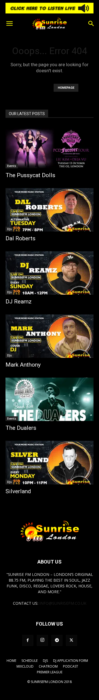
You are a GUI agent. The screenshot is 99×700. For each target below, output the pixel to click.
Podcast (70, 666)
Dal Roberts (20, 238)
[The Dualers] (50, 399)
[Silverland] (50, 462)
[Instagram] (42, 640)
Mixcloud (25, 666)
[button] (9, 23)
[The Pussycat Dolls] (50, 146)
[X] (71, 640)
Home (11, 660)
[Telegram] (56, 640)
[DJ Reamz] (50, 273)
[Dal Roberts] (50, 210)
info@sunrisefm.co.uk (62, 603)
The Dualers (21, 428)
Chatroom (48, 666)
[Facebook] (27, 640)
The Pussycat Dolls (30, 175)
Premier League (49, 672)
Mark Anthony (23, 364)
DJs (9, 229)
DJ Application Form (70, 660)
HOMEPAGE (66, 88)
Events (11, 166)
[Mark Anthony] (50, 336)
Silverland (18, 491)
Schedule (29, 660)
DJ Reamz (19, 301)
